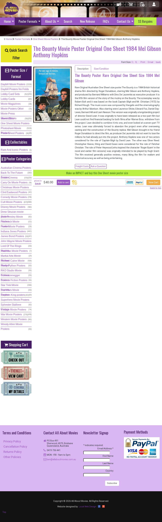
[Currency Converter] (74, 182)
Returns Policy (12, 451)
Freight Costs (82, 166)
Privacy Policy (12, 441)
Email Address (105, 448)
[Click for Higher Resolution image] (52, 95)
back (158, 62)
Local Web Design (87, 506)
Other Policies (12, 457)
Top (4, 512)
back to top (155, 188)
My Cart (131, 3)
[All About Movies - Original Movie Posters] (11, 8)
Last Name (108, 463)
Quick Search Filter (17, 53)
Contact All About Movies (61, 432)
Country (109, 471)
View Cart (153, 182)
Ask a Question (98, 166)
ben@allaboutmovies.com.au (61, 459)
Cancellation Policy (15, 446)
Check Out (119, 3)
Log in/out (154, 3)
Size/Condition (101, 68)
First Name (108, 456)
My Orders (142, 3)
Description (83, 68)
